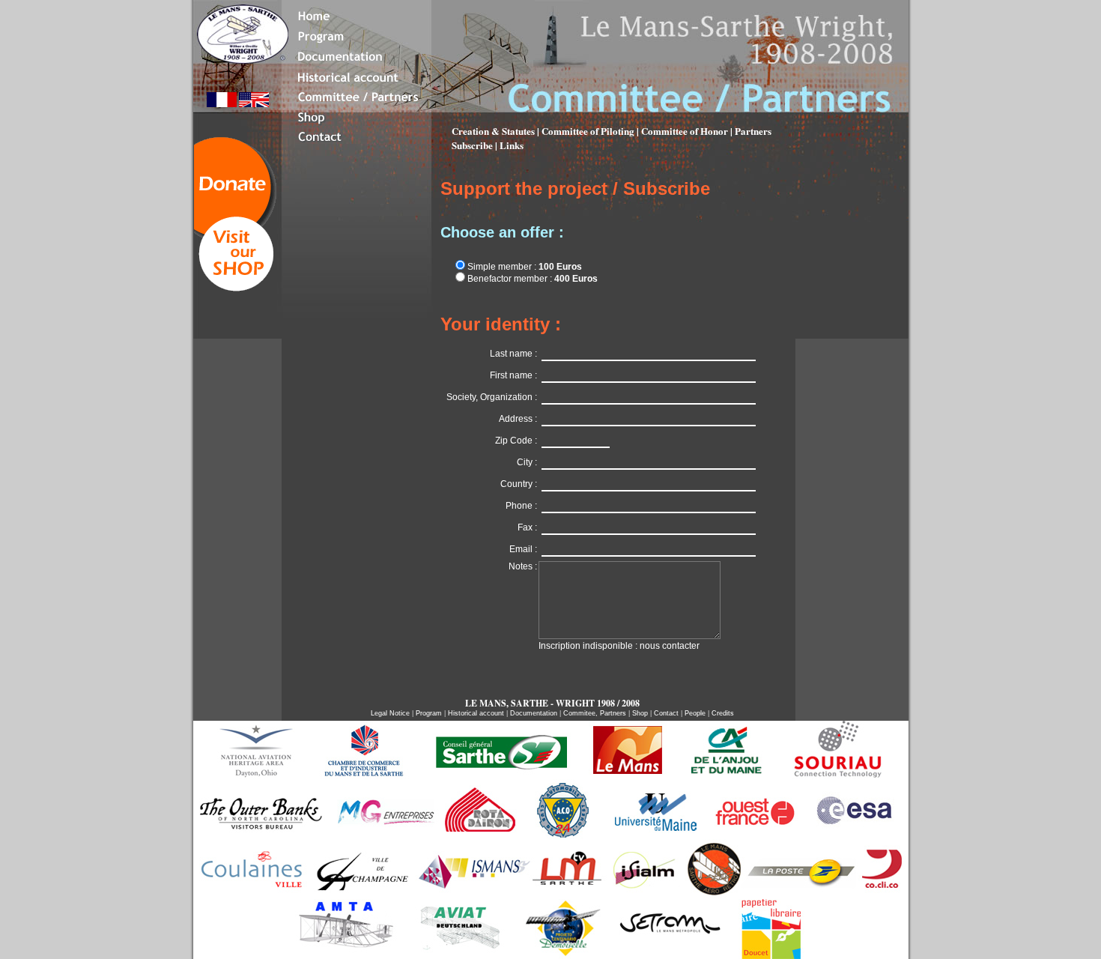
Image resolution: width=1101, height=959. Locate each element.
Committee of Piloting (589, 131)
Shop (640, 713)
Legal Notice (391, 713)
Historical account (477, 713)
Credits (723, 713)
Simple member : (523, 266)
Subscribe (472, 145)
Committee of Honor (684, 131)
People (695, 713)
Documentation (533, 713)
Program (429, 713)
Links (512, 145)
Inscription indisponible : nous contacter (619, 646)
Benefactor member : (531, 278)
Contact (666, 713)
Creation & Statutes (494, 131)
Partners (753, 131)
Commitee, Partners (594, 713)
